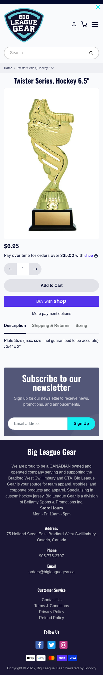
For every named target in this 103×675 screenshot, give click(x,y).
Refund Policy (51, 618)
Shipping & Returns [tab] (51, 325)
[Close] (98, 7)
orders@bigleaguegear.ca (51, 572)
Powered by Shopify (80, 668)
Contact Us (52, 600)
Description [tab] (15, 325)
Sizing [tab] (81, 325)
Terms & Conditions (51, 606)
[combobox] (44, 53)
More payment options (51, 313)
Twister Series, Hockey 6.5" (35, 68)
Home (8, 68)
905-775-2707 (51, 556)
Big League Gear (51, 451)
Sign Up (81, 423)
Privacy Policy (51, 612)
